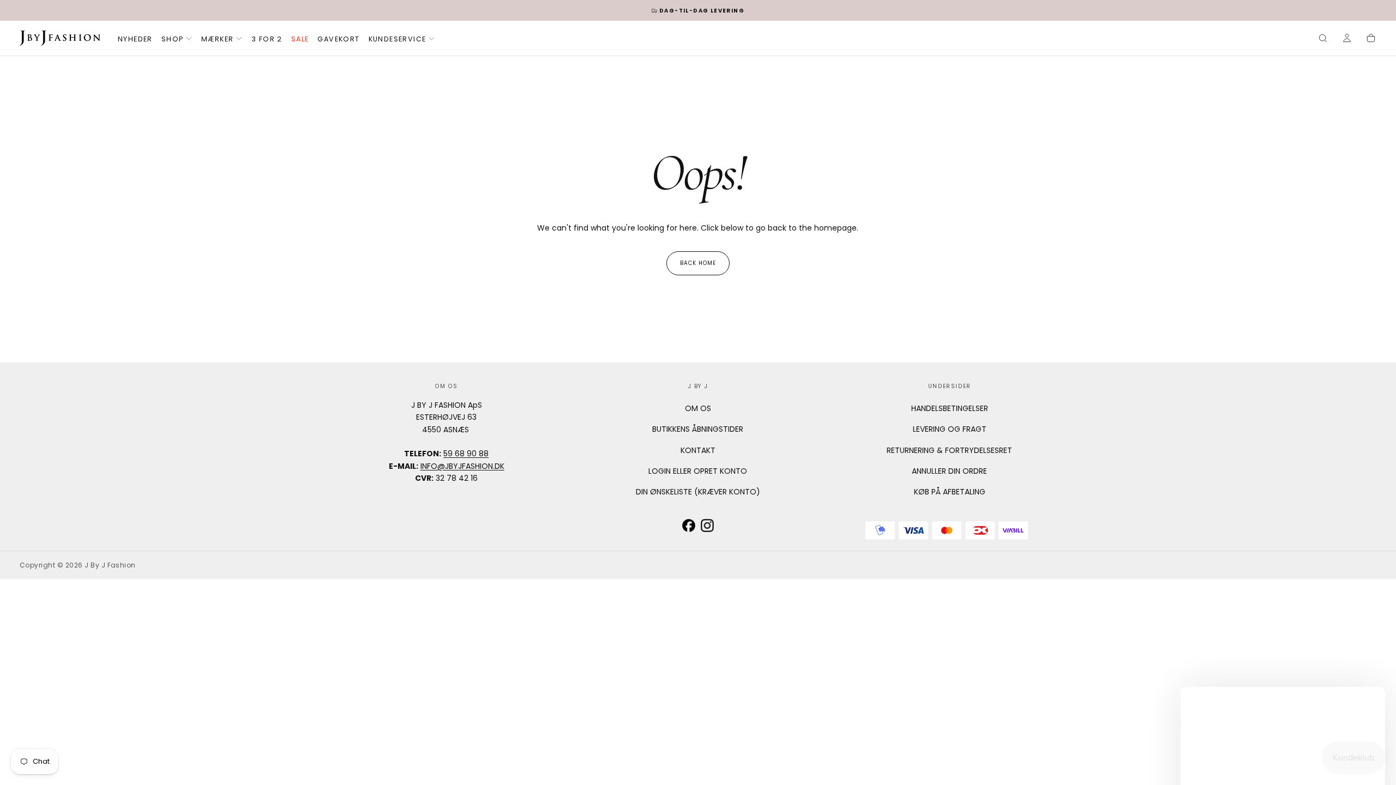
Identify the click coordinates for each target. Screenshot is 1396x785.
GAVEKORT (338, 39)
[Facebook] (688, 525)
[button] (1322, 39)
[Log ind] (1346, 39)
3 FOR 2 (266, 39)
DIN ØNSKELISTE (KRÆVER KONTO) (698, 491)
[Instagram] (707, 525)
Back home (698, 263)
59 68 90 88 (466, 453)
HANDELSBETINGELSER (949, 408)
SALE (300, 39)
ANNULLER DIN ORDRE (949, 471)
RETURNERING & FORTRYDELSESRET (949, 450)
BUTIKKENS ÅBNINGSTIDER (697, 429)
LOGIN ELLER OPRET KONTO (697, 471)
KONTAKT (698, 450)
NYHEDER (135, 39)
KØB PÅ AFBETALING (949, 491)
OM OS (698, 408)
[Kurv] (1370, 39)
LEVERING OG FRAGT (949, 429)
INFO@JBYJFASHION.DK (462, 466)
